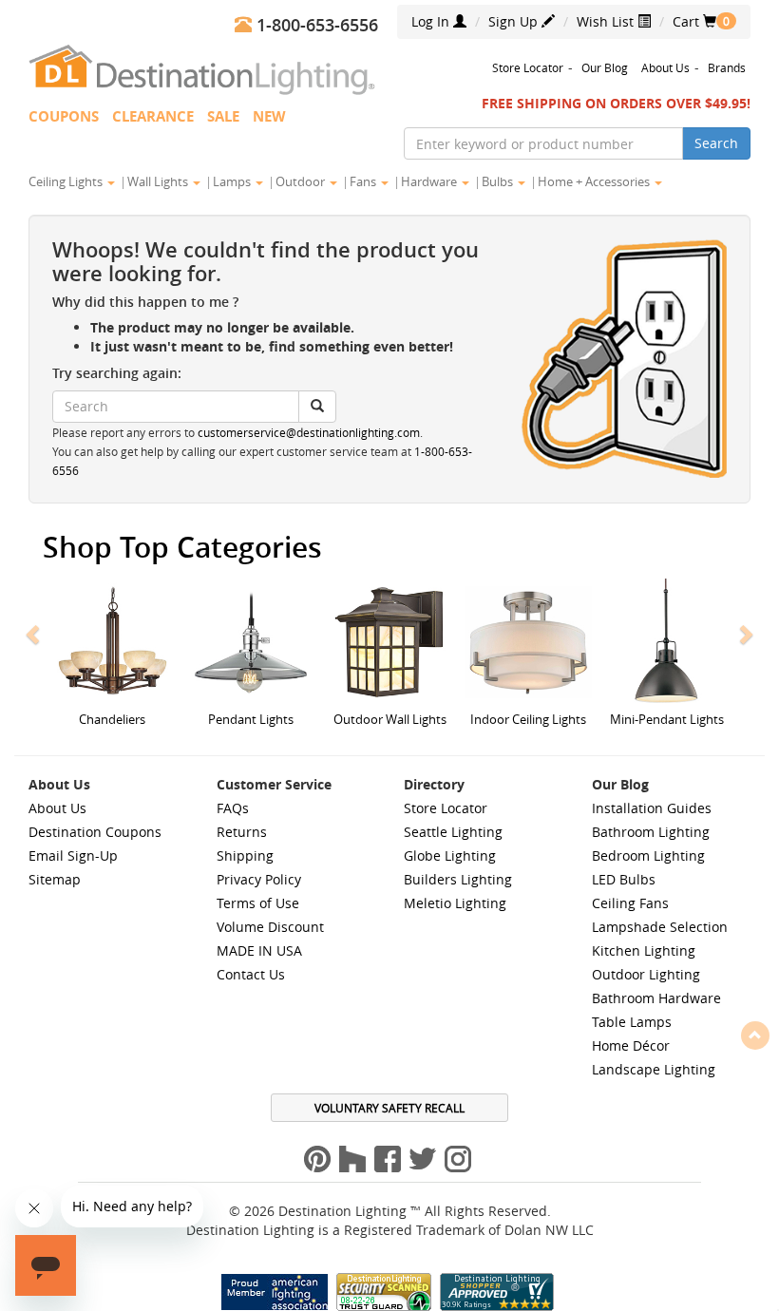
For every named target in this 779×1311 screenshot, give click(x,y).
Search (716, 143)
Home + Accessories (595, 181)
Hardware (430, 181)
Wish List (607, 21)
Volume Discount (270, 927)
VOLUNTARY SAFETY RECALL (389, 1107)
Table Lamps (632, 1022)
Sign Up (515, 21)
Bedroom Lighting (648, 855)
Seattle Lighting (453, 832)
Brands (727, 67)
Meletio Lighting (455, 903)
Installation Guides (652, 808)
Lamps (233, 181)
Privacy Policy (259, 879)
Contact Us (251, 974)
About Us (665, 67)
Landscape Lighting (653, 1069)
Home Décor (631, 1045)
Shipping (245, 855)
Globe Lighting (450, 855)
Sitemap (54, 879)
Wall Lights (159, 181)
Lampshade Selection (660, 927)
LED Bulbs (624, 879)
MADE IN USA (259, 950)
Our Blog (604, 67)
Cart (694, 21)
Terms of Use (258, 903)
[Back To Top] (755, 1034)
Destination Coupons (95, 832)
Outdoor (302, 181)
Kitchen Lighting (643, 950)
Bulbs (499, 181)
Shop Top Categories (182, 547)
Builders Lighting (458, 879)
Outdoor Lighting (646, 974)
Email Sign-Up (73, 855)
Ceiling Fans (630, 903)
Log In (432, 21)
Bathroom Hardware (656, 998)
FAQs (233, 808)
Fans (364, 181)
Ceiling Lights (66, 181)
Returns (242, 832)
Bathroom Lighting (651, 832)
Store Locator (527, 67)
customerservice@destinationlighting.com (309, 433)
